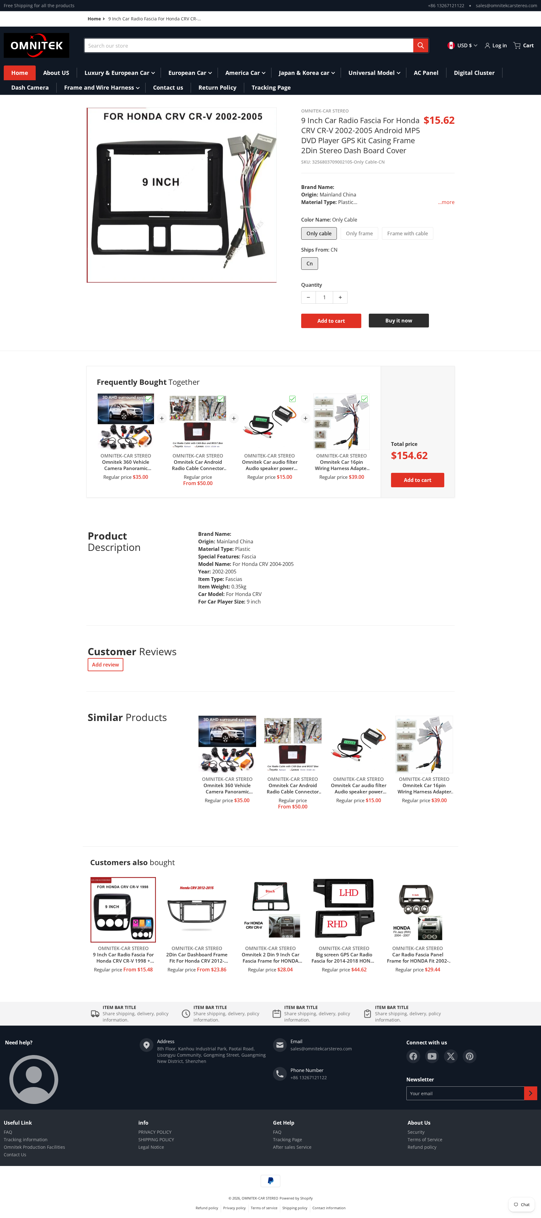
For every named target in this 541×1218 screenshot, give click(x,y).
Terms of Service (425, 1139)
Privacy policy (234, 1207)
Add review (105, 664)
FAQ (8, 1132)
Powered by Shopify (296, 1198)
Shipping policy (294, 1207)
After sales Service (292, 1147)
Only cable (319, 233)
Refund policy (422, 1147)
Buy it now (398, 320)
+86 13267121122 (446, 5)
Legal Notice (151, 1147)
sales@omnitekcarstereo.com (506, 5)
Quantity (311, 284)
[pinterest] (470, 1056)
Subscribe (530, 1093)
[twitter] (451, 1056)
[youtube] (432, 1056)
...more (446, 202)
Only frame (359, 233)
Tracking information (26, 1139)
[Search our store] (420, 45)
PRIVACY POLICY (155, 1132)
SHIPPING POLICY (156, 1139)
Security (416, 1132)
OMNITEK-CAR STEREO (260, 1198)
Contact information (329, 1207)
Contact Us (15, 1155)
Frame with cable (407, 233)
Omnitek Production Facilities (34, 1147)
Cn (310, 263)
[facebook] (413, 1056)
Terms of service (264, 1207)
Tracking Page (287, 1139)
